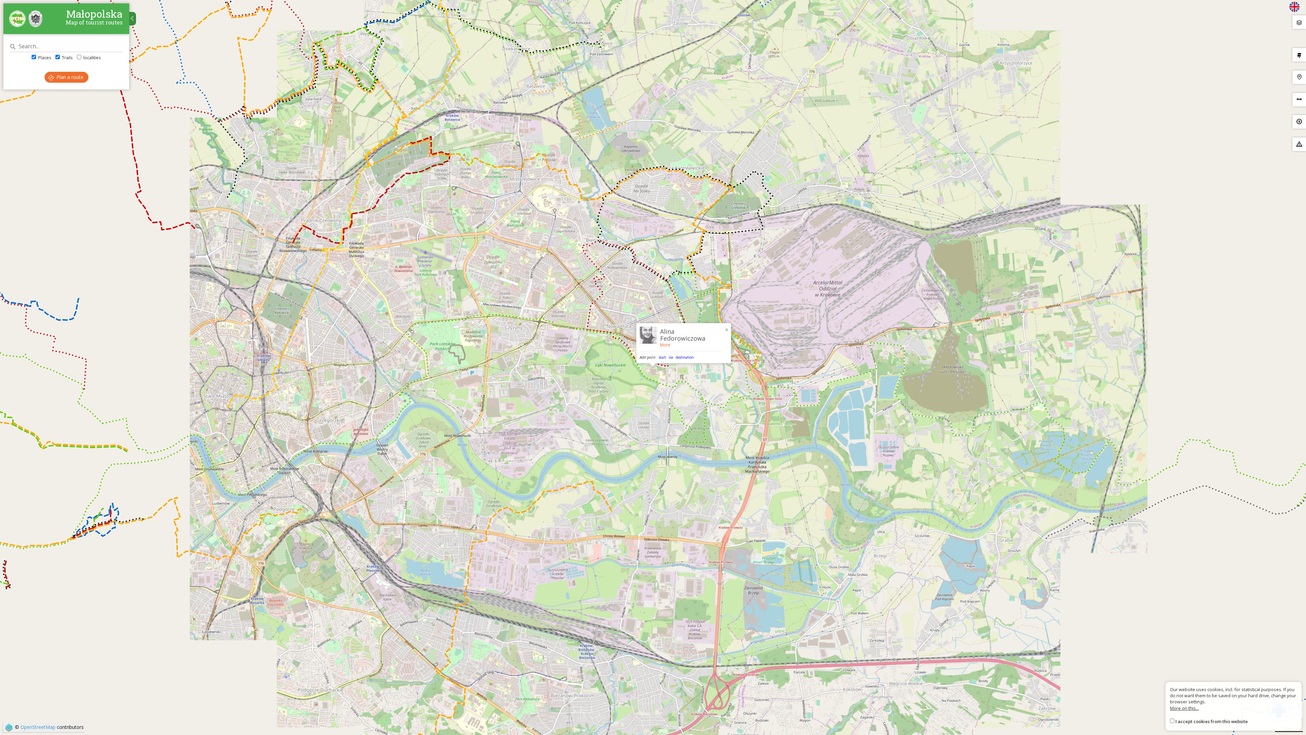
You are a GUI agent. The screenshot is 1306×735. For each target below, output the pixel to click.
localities (91, 57)
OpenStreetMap (37, 727)
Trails (67, 57)
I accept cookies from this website (1211, 721)
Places (44, 57)
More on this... (1184, 708)
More (665, 345)
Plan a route (69, 77)
